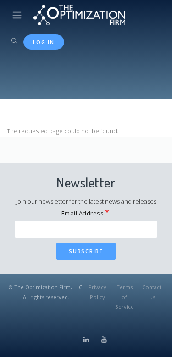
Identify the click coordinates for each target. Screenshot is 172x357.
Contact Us (151, 291)
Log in (44, 42)
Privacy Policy (97, 291)
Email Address (82, 213)
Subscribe (86, 251)
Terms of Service (124, 296)
